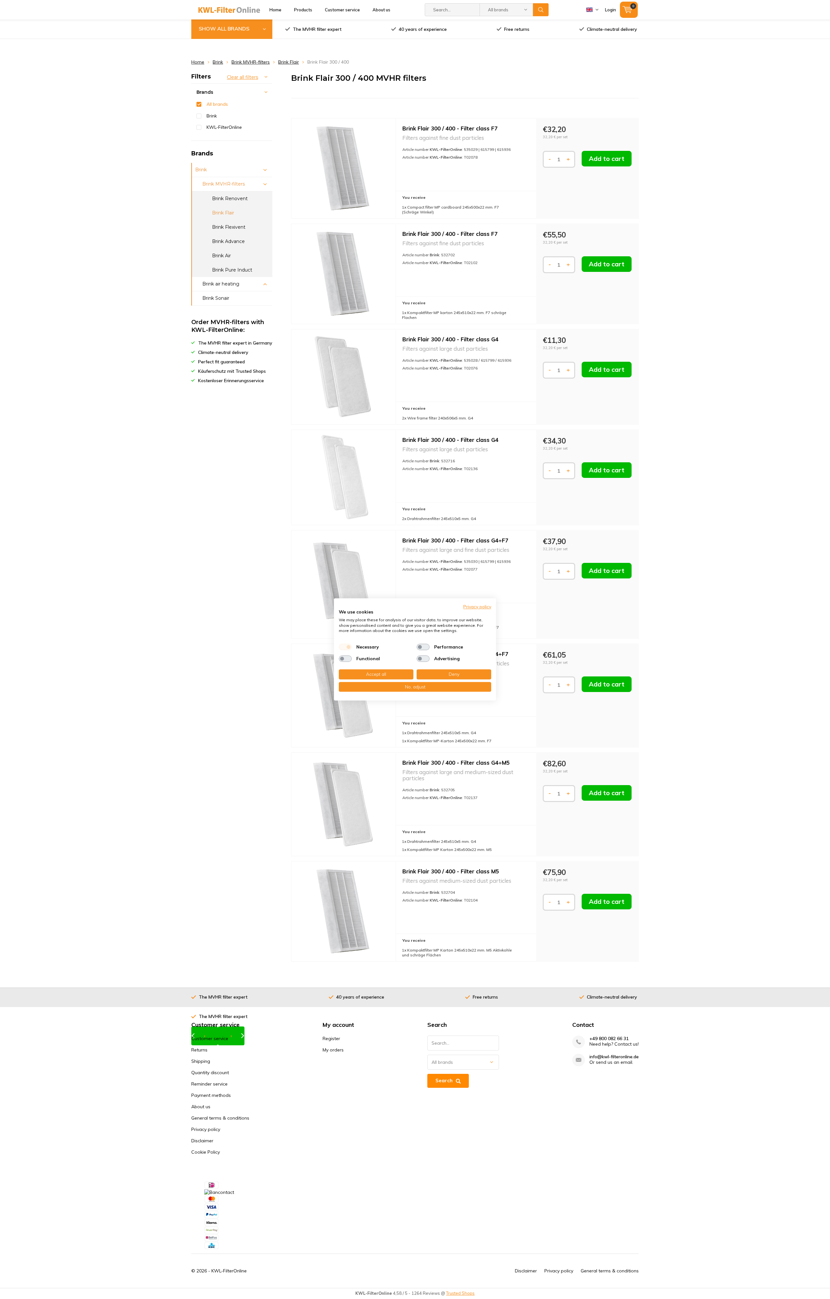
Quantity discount (210, 1072)
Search (541, 9)
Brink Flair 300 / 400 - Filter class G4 (450, 339)
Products (303, 9)
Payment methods (211, 1095)
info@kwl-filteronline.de (614, 1057)
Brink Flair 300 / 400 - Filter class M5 (450, 871)
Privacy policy (205, 1129)
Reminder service (209, 1084)
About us (381, 9)
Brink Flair (288, 62)
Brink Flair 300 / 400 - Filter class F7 (450, 128)
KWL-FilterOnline (224, 127)
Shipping (200, 1061)
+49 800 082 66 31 (609, 1038)
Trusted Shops (460, 1293)
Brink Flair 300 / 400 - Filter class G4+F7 (455, 540)
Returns (199, 1050)
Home (275, 9)
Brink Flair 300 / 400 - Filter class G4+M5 (456, 762)
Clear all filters (242, 77)
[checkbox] (345, 647)
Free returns (516, 29)
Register (331, 1038)
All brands (217, 104)
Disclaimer (202, 1141)
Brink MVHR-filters (250, 62)
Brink (218, 62)
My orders (333, 1050)
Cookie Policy (205, 1152)
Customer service (342, 9)
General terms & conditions (220, 1118)
